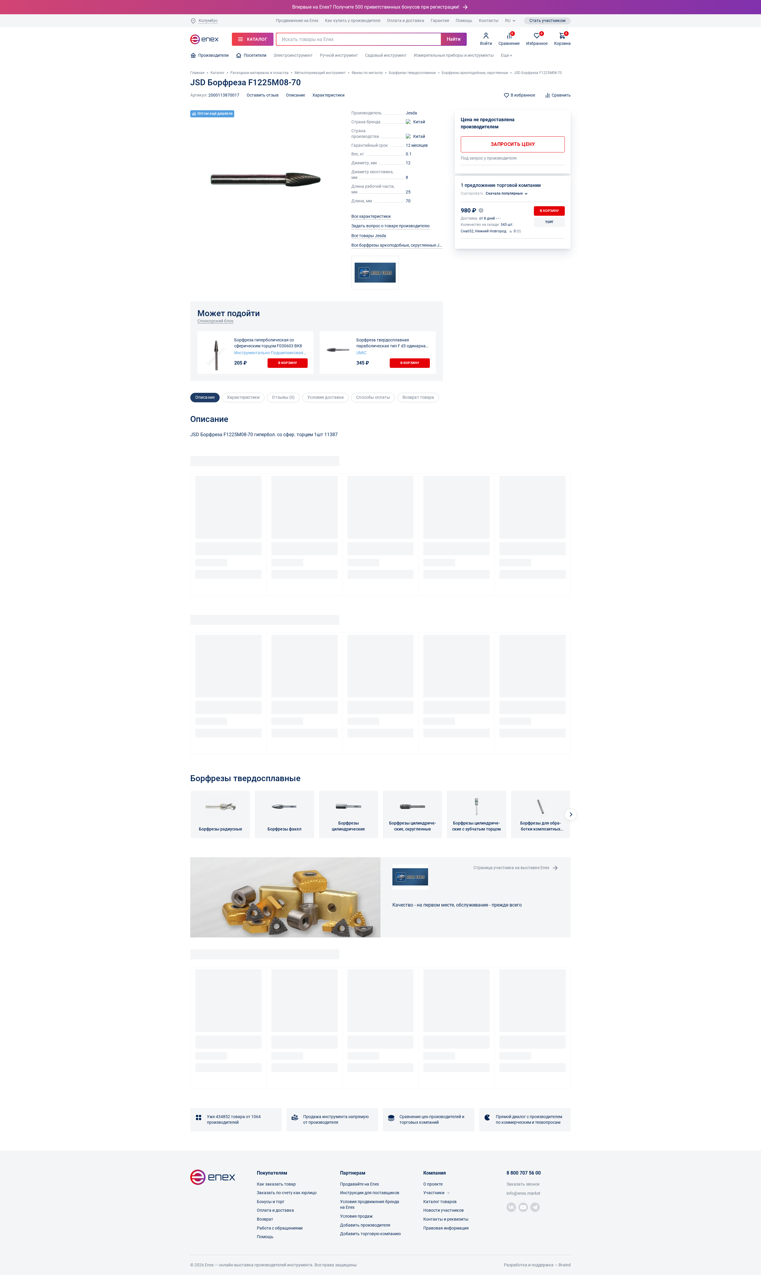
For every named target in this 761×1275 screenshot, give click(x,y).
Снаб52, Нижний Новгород (483, 231)
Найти (453, 39)
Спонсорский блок (215, 321)
